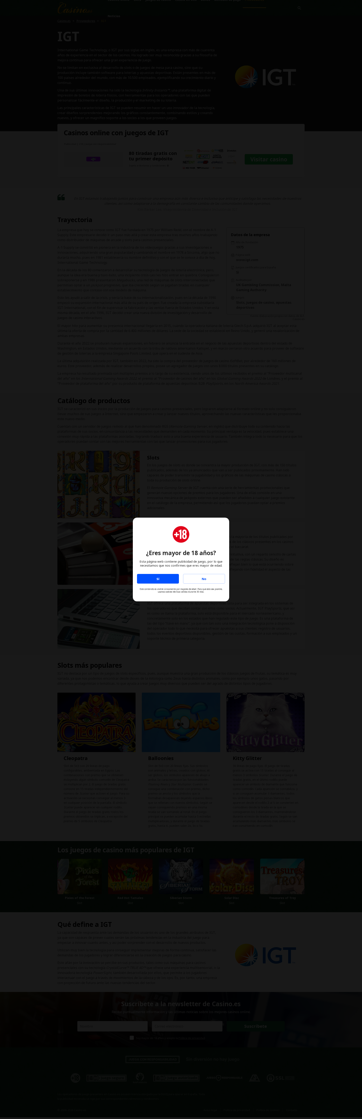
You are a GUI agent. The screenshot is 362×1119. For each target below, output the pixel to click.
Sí (157, 579)
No (204, 579)
